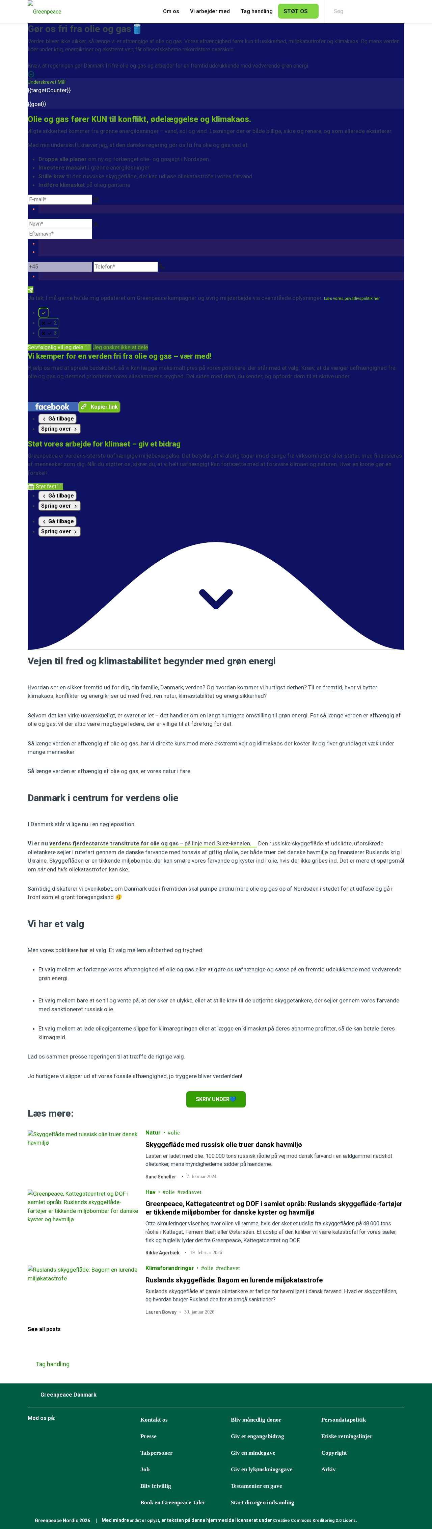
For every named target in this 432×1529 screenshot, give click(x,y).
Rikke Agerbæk (162, 1252)
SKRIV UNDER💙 (216, 1099)
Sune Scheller (160, 1176)
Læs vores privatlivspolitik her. (352, 298)
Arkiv (328, 1469)
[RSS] (134, 1437)
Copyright (334, 1453)
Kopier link (103, 406)
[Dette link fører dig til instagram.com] (84, 1437)
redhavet (191, 1192)
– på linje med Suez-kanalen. (150, 843)
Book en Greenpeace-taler (173, 1502)
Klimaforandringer (169, 1268)
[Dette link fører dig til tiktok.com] (67, 1437)
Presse (148, 1436)
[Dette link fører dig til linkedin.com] (118, 1437)
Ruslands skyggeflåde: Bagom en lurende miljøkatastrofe (234, 1280)
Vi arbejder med (210, 11)
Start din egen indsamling (262, 1502)
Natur (153, 1132)
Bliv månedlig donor (256, 1420)
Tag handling (257, 11)
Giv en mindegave (253, 1453)
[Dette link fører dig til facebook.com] (33, 1437)
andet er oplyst (144, 1520)
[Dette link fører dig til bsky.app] (50, 1437)
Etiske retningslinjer (347, 1436)
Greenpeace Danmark (68, 1395)
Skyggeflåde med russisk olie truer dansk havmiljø (223, 1145)
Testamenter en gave (256, 1486)
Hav (150, 1192)
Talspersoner (156, 1453)
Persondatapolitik (343, 1420)
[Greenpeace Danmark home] (42, 11)
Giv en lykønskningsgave (262, 1469)
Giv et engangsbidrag (257, 1436)
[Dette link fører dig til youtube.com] (101, 1437)
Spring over (57, 429)
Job (145, 1469)
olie (175, 1132)
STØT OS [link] (296, 11)
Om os (171, 11)
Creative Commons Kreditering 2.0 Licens (314, 1520)
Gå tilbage (60, 418)
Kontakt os (154, 1420)
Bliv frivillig (155, 1486)
